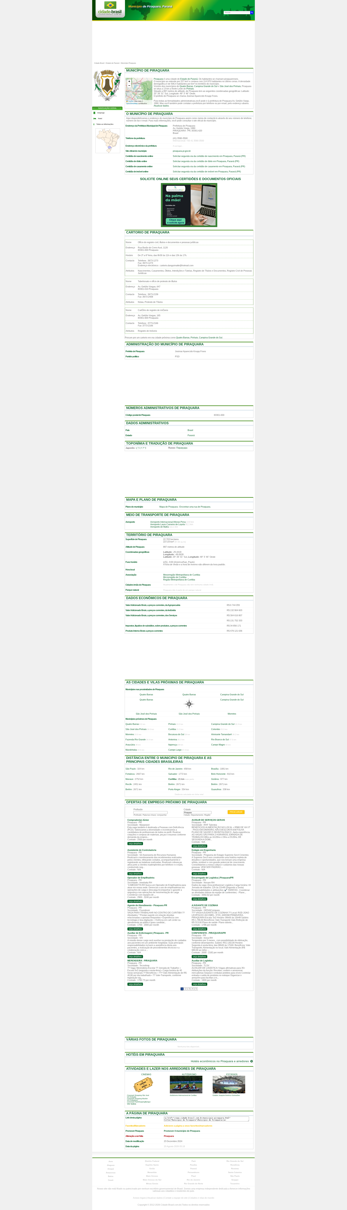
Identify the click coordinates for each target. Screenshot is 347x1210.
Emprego (101, 113)
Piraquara (158, 79)
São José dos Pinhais (230, 86)
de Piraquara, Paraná (150, 6)
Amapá (110, 1169)
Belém (171, 784)
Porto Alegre (174, 789)
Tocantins (235, 1183)
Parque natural (132, 590)
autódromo (189, 1074)
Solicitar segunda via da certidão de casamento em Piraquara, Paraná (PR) (209, 166)
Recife (129, 784)
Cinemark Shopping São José (138, 1095)
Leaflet (130, 101)
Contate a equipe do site (175, 1198)
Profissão (138, 809)
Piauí (193, 1176)
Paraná (191, 435)
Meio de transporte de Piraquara (157, 515)
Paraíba (193, 1165)
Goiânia (215, 779)
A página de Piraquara (147, 1113)
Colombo (215, 729)
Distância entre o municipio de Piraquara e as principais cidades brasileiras (168, 759)
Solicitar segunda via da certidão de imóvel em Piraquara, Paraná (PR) (207, 171)
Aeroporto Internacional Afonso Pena (168, 522)
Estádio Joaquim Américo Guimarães (226, 1095)
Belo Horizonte (218, 774)
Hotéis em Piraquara (145, 1054)
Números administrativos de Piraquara (162, 408)
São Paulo (131, 769)
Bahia (110, 1176)
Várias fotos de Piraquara (151, 1039)
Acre (111, 1161)
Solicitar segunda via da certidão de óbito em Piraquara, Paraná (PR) (206, 161)
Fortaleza (130, 774)
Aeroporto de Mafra (159, 527)
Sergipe (234, 1180)
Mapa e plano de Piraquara (151, 499)
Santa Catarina (235, 1172)
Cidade (187, 809)
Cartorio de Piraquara (147, 232)
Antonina (172, 739)
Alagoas (111, 1165)
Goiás (152, 1168)
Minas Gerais (152, 1183)
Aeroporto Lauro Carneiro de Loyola (167, 524)
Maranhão (152, 1172)
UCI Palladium (132, 1100)
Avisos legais (139, 1198)
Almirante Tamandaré (221, 734)
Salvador (172, 774)
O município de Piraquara (149, 114)
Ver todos (131, 1104)
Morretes (232, 714)
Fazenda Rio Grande (136, 739)
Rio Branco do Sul (220, 739)
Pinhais (190, 89)
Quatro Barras (186, 86)
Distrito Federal (152, 1161)
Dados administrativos (147, 423)
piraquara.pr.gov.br (182, 151)
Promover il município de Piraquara (182, 1131)
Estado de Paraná (112, 63)
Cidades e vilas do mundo (201, 1198)
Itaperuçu (172, 745)
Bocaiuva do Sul (176, 734)
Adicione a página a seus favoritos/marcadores (188, 1126)
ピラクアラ (141, 448)
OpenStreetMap (132, 103)
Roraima (235, 1168)
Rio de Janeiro (175, 769)
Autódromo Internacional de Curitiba (183, 1095)
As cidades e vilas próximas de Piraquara (165, 682)
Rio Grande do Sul (234, 1161)
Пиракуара (181, 448)
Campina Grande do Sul (205, 86)
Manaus (129, 779)
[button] (129, 81)
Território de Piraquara (149, 535)
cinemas (146, 1074)
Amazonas (110, 1173)
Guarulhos (216, 789)
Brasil (190, 430)
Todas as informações (104, 124)
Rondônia (235, 1165)
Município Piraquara (128, 63)
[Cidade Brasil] (109, 14)
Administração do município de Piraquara (165, 344)
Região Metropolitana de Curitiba (179, 580)
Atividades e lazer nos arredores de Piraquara (171, 1068)
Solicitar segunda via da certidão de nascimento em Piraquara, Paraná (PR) (209, 156)
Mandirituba (131, 750)
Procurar (236, 812)
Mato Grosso (152, 1176)
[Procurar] (251, 12)
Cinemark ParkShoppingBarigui (138, 1102)
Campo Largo (174, 750)
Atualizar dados (161, 106)
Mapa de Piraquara (168, 507)
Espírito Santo (152, 1165)
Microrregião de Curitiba (174, 577)
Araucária (130, 745)
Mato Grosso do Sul (152, 1180)
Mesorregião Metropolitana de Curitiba (181, 575)
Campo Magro (218, 745)
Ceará (110, 1180)
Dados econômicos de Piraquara (156, 598)
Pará (194, 1161)
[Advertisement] (173, 41)
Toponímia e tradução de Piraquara (159, 443)
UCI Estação (131, 1097)
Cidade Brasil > (100, 63)
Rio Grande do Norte (193, 1183)
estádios (231, 1074)
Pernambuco (193, 1172)
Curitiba (172, 729)
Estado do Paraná (189, 79)
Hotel (100, 118)
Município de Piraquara (147, 70)
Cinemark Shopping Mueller (137, 1098)
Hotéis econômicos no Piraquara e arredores (220, 1061)
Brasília (215, 769)
